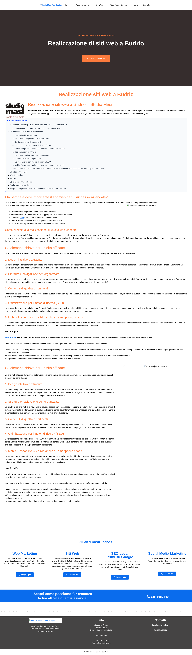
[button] (124, 366)
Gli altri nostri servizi (18, 172)
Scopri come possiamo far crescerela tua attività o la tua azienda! (38, 188)
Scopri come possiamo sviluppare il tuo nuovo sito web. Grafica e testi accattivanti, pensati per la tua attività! (58, 169)
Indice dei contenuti (18, 121)
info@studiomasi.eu (160, 625)
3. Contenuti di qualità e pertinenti (26, 142)
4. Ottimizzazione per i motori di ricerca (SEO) (31, 145)
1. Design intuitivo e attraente (24, 135)
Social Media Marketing (20, 185)
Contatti (146, 5)
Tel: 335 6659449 (160, 630)
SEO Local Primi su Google (21, 182)
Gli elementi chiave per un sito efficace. (26, 132)
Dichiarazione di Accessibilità (101, 630)
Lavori (136, 5)
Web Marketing (82, 5)
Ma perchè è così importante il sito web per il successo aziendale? (38, 125)
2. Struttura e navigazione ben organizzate (30, 139)
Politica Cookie (101, 628)
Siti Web (99, 5)
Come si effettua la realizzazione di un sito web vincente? (37, 128)
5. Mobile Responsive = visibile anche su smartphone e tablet (38, 149)
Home (67, 5)
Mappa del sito (101, 635)
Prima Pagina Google (118, 5)
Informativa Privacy (101, 625)
